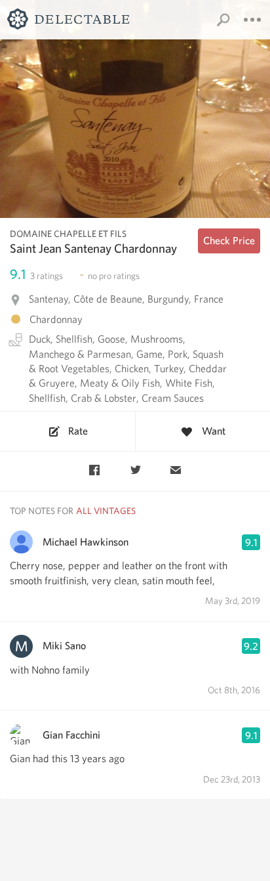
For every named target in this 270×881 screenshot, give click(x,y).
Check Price (229, 240)
